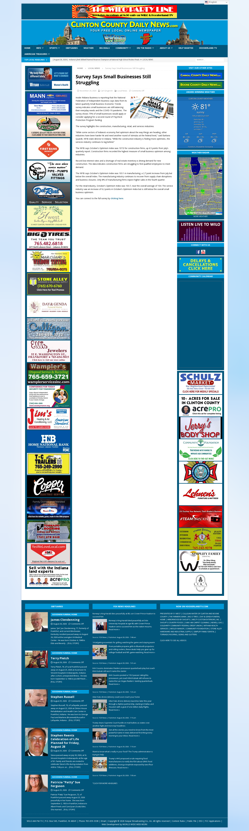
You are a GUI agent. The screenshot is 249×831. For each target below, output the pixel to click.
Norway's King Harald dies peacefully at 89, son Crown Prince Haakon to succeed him (124, 615)
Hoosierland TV (208, 48)
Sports (53, 48)
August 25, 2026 (60, 701)
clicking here (117, 198)
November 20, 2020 (88, 90)
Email (103, 821)
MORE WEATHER (200, 216)
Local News (122, 90)
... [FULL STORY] (72, 643)
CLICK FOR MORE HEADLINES (105, 783)
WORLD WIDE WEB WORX (134, 824)
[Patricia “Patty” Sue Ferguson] (36, 792)
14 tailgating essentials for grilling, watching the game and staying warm (124, 642)
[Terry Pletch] (36, 666)
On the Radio (144, 48)
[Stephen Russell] (36, 704)
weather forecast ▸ (200, 147)
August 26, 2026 (60, 623)
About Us (165, 48)
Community (122, 48)
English (213, 2)
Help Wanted (186, 48)
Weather (89, 48)
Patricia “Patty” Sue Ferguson (65, 782)
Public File (191, 821)
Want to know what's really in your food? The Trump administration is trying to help (123, 753)
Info (38, 48)
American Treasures (35, 54)
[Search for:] (209, 59)
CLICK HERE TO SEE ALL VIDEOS (173, 640)
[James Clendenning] (36, 627)
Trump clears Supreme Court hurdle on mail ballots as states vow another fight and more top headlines (121, 724)
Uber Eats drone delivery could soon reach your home (116, 697)
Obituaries (72, 48)
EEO (201, 821)
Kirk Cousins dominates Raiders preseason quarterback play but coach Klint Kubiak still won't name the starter (124, 670)
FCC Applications (212, 821)
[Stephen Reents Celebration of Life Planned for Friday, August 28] (36, 747)
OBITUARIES (57, 606)
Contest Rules (178, 821)
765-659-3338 (91, 821)
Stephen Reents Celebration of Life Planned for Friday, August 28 (65, 739)
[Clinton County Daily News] (124, 32)
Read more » (114, 629)
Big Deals (104, 48)
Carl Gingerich (106, 90)
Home (27, 48)
